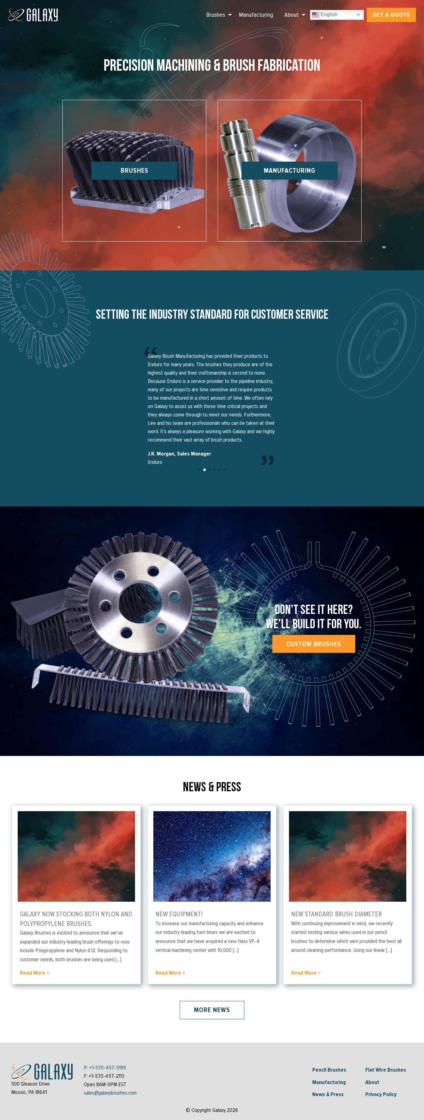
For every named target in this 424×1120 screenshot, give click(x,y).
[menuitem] (217, 15)
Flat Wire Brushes (385, 1069)
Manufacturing (256, 15)
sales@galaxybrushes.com (110, 1092)
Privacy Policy (381, 1094)
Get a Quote (391, 15)
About (291, 15)
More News (212, 1010)
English (328, 14)
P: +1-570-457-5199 (105, 1067)
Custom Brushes (313, 644)
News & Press (328, 1094)
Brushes (215, 15)
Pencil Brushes (329, 1069)
